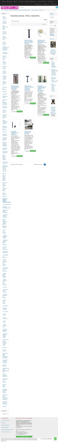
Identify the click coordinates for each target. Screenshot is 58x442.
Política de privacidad (5, 425)
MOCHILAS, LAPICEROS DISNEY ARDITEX (5, 391)
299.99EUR (40, 62)
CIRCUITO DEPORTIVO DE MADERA (5, 296)
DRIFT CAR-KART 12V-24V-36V (5, 83)
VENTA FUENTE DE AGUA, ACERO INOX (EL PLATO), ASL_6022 (28, 41)
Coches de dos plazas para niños (4, 32)
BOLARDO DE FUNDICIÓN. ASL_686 (27, 132)
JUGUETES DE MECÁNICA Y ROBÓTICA (5, 89)
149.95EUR (27, 151)
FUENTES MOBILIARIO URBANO (5, 236)
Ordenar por (44, 24)
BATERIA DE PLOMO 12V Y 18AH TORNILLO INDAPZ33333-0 (53, 51)
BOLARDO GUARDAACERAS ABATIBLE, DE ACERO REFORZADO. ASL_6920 (42, 88)
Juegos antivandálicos (5, 318)
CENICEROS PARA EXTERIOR (5, 290)
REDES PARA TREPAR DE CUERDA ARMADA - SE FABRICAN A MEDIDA (5, 223)
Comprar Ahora (32, 57)
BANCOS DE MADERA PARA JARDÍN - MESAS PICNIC (4, 177)
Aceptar (41, 438)
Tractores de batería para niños (4, 72)
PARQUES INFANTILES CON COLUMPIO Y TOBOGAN (5, 129)
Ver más (29, 56)
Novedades (52, 38)
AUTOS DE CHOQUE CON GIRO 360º (5, 116)
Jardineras (5, 287)
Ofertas (51, 96)
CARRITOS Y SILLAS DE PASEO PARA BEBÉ (5, 144)
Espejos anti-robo (4, 314)
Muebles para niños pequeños (4, 111)
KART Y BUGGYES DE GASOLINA (5, 194)
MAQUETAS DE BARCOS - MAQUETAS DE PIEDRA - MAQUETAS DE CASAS (5, 103)
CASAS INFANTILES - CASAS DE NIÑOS (5, 122)
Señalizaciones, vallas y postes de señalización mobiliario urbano (5, 342)
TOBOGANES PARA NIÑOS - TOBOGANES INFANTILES (5, 355)
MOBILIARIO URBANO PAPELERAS (5, 216)
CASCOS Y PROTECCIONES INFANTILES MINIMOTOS (5, 48)
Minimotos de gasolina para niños (5, 22)
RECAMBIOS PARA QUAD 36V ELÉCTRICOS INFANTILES (5, 397)
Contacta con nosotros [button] (24, 436)
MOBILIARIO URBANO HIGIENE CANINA (5, 335)
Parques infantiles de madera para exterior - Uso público (5, 282)
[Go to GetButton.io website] (55, 440)
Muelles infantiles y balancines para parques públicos (4, 262)
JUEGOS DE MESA (4, 365)
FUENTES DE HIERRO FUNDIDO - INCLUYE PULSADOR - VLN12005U (28, 88)
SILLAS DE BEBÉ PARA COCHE (5, 139)
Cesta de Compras (51, 14)
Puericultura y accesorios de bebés (5, 349)
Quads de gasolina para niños (4, 43)
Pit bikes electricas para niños (4, 63)
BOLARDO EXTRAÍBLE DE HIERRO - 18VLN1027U (14, 133)
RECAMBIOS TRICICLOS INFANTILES (5, 403)
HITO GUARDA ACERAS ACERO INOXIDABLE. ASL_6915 (15, 87)
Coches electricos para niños (4, 17)
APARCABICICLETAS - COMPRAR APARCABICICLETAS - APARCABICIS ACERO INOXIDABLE (5, 208)
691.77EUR (27, 103)
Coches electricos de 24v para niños (5, 38)
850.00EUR (27, 57)
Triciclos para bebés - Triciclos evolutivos (5, 77)
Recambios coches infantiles (5, 67)
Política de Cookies (4, 427)
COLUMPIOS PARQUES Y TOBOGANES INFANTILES (5, 150)
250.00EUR (40, 114)
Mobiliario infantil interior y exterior (5, 301)
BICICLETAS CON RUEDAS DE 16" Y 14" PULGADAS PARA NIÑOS (5, 186)
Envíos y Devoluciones (5, 420)
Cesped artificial (4, 321)
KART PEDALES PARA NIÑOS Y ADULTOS (4, 157)
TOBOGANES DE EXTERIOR (5, 256)
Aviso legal (3, 422)
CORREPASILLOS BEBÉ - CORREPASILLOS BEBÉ (5, 370)
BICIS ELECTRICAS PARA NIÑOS (5, 27)
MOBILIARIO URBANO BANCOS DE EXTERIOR (5, 242)
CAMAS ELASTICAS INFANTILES (5, 375)
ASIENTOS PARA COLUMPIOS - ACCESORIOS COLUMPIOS (5, 249)
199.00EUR (14, 111)
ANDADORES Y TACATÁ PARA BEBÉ (5, 361)
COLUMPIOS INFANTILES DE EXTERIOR (5, 269)
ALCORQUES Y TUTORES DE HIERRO (5, 307)
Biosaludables (5, 311)
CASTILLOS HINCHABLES (5, 53)
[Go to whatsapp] (55, 438)
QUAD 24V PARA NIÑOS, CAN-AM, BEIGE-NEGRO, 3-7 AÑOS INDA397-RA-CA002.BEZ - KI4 (53, 110)
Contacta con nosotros (5, 431)
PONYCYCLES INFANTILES (5, 162)
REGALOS (4, 406)
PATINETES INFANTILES (5, 135)
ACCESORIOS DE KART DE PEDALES (5, 380)
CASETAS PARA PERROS (4, 385)
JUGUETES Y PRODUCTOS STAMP (5, 95)
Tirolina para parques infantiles (4, 231)
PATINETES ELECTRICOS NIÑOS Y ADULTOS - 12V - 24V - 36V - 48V (5, 168)
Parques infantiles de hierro (5, 325)
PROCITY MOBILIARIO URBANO (5, 330)
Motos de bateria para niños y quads (5, 57)
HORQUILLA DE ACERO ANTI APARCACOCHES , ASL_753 (42, 41)
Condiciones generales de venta (7, 429)
